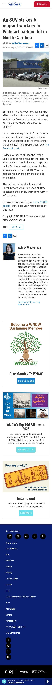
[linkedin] (8, 657)
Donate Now (11, 621)
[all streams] (48, 681)
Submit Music (11, 549)
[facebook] (8, 640)
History (9, 567)
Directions (10, 561)
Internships (10, 609)
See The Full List (26, 449)
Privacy (9, 573)
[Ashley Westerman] (9, 251)
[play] (4, 681)
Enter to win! (26, 498)
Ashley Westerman (20, 43)
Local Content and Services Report (21, 597)
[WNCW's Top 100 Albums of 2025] (26, 405)
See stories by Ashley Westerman (29, 303)
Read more (26, 512)
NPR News (16, 227)
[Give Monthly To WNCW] (26, 344)
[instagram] (8, 646)
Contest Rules (12, 579)
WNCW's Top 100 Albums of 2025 (26, 427)
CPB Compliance (13, 633)
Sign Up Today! (26, 380)
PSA (7, 555)
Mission (9, 585)
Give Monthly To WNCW (25, 374)
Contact (9, 615)
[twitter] (8, 651)
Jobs (8, 603)
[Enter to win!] (26, 476)
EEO (7, 591)
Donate (43, 4)
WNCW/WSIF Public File (16, 627)
